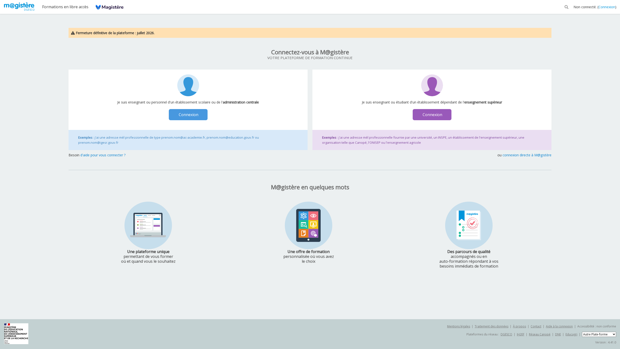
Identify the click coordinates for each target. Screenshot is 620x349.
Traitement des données (491, 326)
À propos (519, 326)
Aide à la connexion (559, 326)
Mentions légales (458, 326)
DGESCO (506, 334)
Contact (536, 326)
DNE (558, 334)
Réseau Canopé (539, 334)
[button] (566, 6)
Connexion (606, 7)
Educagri (571, 334)
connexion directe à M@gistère (527, 155)
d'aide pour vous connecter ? (103, 155)
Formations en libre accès (65, 6)
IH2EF (520, 334)
